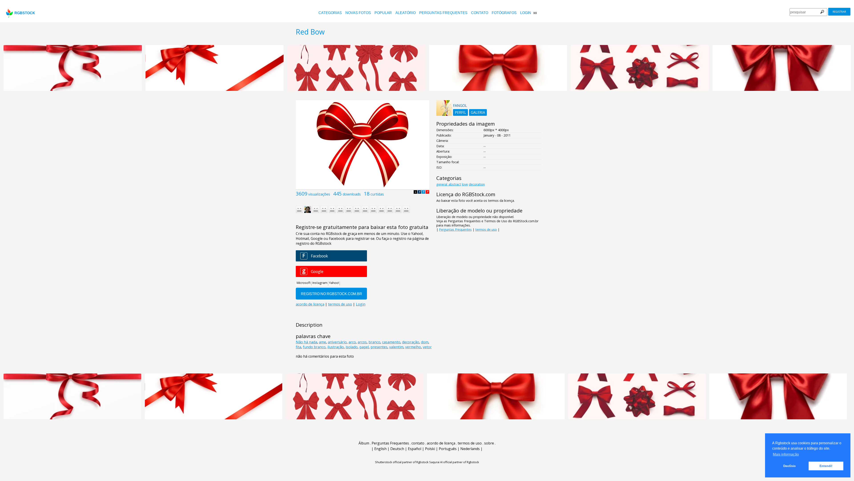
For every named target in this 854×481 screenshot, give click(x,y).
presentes (379, 346)
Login (525, 13)
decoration (477, 184)
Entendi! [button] (826, 466)
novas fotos (358, 13)
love (465, 184)
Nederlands (470, 448)
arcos (362, 342)
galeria (478, 112)
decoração (410, 342)
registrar (839, 12)
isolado (352, 346)
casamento (391, 342)
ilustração (335, 346)
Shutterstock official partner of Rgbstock (402, 462)
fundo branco (314, 346)
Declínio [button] (789, 466)
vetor (427, 346)
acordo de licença (441, 443)
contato (479, 13)
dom (424, 342)
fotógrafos (504, 13)
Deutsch (397, 448)
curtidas (377, 194)
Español (414, 448)
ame (322, 342)
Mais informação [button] (786, 454)
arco (352, 342)
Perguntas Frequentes (443, 13)
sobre (489, 443)
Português (448, 448)
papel (364, 346)
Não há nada (306, 342)
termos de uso (486, 229)
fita (298, 346)
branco (374, 342)
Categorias (330, 13)
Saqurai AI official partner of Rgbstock (454, 462)
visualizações (319, 194)
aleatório (405, 13)
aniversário (337, 342)
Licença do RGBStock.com (465, 194)
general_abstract (448, 184)
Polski (430, 448)
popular (383, 13)
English (380, 448)
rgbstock (24, 13)
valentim (396, 346)
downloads (352, 194)
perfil (460, 112)
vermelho (413, 346)
